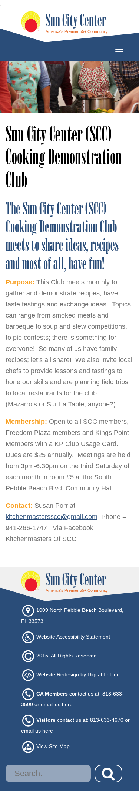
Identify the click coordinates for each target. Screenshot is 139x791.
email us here (57, 704)
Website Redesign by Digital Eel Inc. (78, 675)
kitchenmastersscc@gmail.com (51, 516)
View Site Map (53, 747)
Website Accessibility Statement (73, 637)
